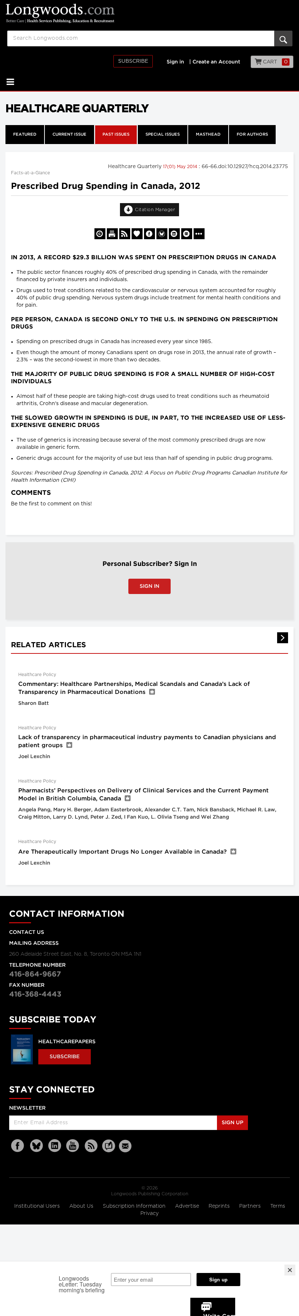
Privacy (149, 1213)
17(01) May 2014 (181, 166)
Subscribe (133, 61)
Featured (24, 134)
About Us (82, 1206)
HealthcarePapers (67, 1042)
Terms (277, 1206)
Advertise (188, 1206)
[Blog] (108, 1150)
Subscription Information (134, 1206)
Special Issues (162, 134)
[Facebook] (18, 1146)
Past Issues (115, 134)
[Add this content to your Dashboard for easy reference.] (137, 233)
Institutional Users (37, 1206)
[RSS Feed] (91, 1146)
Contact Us (26, 932)
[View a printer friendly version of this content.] (112, 233)
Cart (275, 62)
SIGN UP (232, 1123)
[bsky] (36, 1146)
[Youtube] (73, 1146)
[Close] (289, 1270)
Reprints (220, 1206)
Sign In (149, 586)
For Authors (252, 134)
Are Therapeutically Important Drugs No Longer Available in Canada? (122, 852)
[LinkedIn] (54, 1146)
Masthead (208, 134)
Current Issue (69, 134)
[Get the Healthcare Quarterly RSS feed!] (124, 233)
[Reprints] (99, 233)
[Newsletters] (126, 1146)
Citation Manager (155, 209)
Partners (250, 1206)
